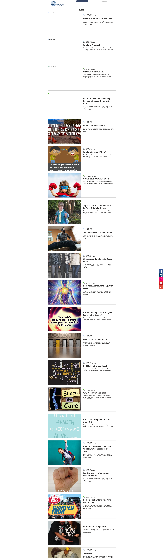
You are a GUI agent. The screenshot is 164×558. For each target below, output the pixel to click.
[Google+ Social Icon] (161, 287)
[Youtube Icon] (161, 283)
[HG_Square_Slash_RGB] (161, 275)
